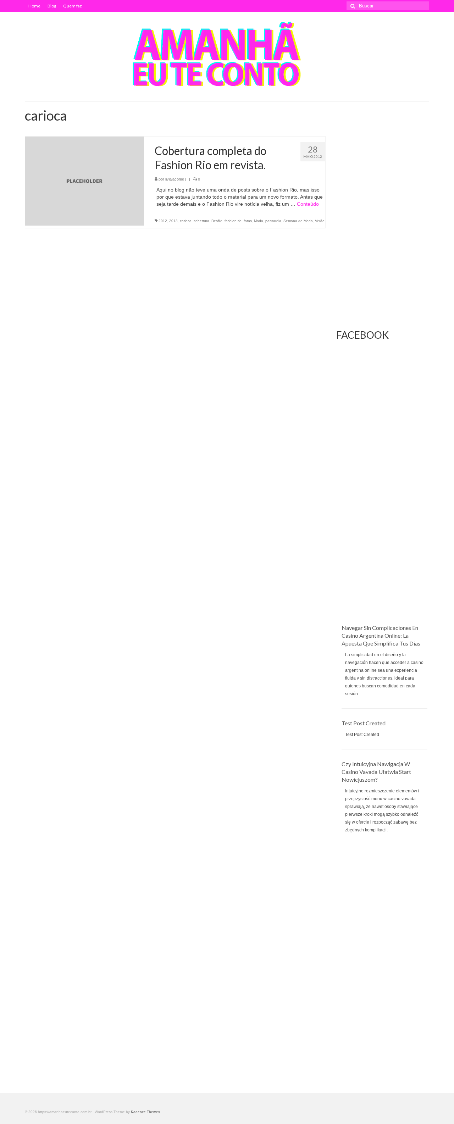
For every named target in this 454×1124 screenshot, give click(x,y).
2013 (173, 221)
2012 (163, 221)
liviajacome (174, 179)
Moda (258, 221)
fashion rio (233, 221)
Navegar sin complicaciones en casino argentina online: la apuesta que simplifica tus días (381, 635)
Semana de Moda (298, 221)
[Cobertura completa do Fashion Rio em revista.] (84, 180)
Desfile (216, 221)
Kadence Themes (145, 1112)
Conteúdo (308, 204)
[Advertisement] (383, 517)
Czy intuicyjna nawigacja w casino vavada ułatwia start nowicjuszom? (376, 771)
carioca (186, 221)
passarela (273, 221)
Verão (320, 221)
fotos (248, 221)
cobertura (201, 221)
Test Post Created (364, 723)
